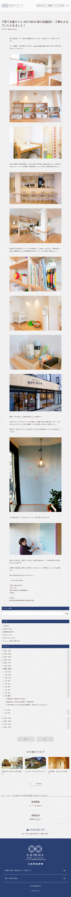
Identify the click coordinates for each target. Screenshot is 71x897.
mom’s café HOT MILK (40, 46)
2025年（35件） (7, 654)
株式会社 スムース (35, 851)
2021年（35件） (7, 666)
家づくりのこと (12, 29)
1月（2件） (8, 713)
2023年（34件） (7, 660)
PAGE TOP (35, 840)
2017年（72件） (7, 724)
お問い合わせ (40, 5)
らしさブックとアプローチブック (35, 771)
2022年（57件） (7, 663)
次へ (45, 739)
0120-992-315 (37, 829)
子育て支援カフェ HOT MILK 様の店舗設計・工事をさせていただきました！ (28, 704)
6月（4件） (8, 687)
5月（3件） (8, 690)
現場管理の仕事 (7, 632)
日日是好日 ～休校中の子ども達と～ (16, 698)
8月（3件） (8, 681)
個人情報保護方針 (35, 886)
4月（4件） (8, 692)
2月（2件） (8, 710)
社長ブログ (6, 629)
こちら (38, 805)
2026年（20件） (7, 651)
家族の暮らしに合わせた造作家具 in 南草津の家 (20, 702)
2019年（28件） (7, 718)
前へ (26, 739)
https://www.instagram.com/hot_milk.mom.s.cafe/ (22, 600)
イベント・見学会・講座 (10, 641)
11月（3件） (8, 675)
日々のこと (6, 635)
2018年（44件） (7, 721)
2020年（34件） (7, 669)
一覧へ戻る (39, 783)
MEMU (67, 5)
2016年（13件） (7, 727)
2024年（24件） (7, 657)
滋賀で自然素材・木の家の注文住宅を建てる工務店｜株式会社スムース (12, 5)
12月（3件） (8, 672)
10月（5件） (8, 678)
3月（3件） (8, 696)
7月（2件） (8, 684)
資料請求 (50, 5)
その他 (5, 626)
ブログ (8, 795)
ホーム (3, 795)
